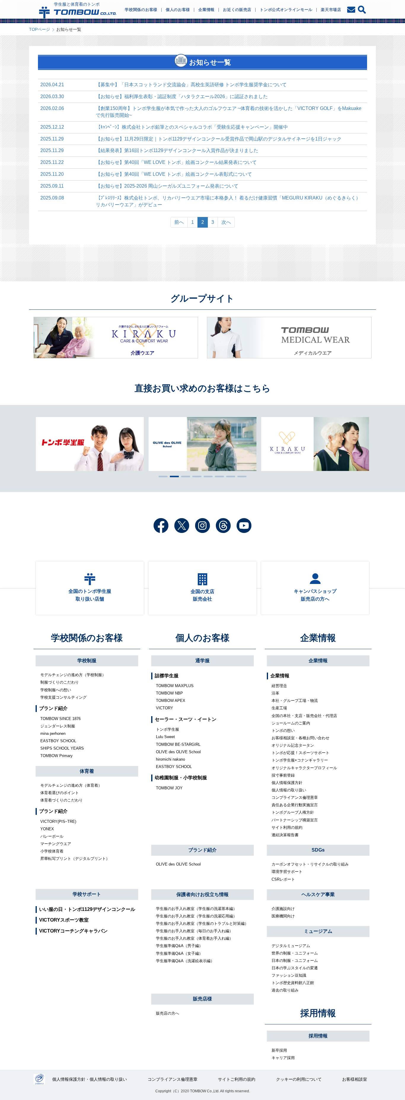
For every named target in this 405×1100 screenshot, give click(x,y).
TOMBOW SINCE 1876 (60, 718)
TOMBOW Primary (56, 755)
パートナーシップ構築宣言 (295, 820)
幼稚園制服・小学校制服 (181, 777)
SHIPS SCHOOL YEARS (62, 748)
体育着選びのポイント (59, 793)
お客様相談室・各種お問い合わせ (300, 738)
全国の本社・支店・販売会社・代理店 (304, 715)
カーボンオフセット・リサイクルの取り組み (310, 864)
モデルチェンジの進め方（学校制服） (73, 675)
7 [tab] (229, 476)
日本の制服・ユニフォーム (295, 960)
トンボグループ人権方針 (293, 812)
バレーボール (51, 836)
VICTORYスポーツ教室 (64, 919)
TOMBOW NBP (169, 693)
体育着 (87, 771)
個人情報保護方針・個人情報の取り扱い (89, 1079)
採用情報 (318, 1013)
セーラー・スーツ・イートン (185, 719)
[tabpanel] (202, 444)
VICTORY (164, 708)
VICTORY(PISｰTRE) (58, 821)
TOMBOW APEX (170, 700)
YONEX (47, 829)
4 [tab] (195, 476)
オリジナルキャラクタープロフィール (304, 768)
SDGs (318, 849)
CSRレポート (283, 879)
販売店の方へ (167, 1013)
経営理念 (279, 686)
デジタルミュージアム (291, 945)
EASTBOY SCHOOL (58, 741)
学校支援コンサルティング (63, 697)
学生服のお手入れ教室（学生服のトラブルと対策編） (202, 923)
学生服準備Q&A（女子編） (179, 953)
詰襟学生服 (166, 675)
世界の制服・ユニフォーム (295, 953)
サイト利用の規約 (287, 827)
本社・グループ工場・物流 (295, 700)
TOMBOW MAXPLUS (175, 686)
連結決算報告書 (285, 835)
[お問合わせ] (351, 10)
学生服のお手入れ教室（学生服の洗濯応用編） (196, 916)
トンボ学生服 (167, 729)
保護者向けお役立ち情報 (202, 894)
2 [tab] (173, 476)
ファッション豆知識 (289, 975)
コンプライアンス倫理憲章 (295, 797)
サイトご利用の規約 (236, 1079)
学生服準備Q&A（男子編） (179, 945)
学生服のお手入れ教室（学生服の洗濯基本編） (196, 908)
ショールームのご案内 (291, 723)
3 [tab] (184, 476)
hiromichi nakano (170, 759)
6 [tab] (218, 476)
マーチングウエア (55, 844)
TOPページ (39, 29)
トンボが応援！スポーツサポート (300, 753)
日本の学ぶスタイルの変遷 (295, 968)
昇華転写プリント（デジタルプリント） (75, 858)
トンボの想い (283, 730)
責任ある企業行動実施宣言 (295, 805)
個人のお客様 (202, 638)
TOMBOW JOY (169, 788)
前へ (179, 222)
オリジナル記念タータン (293, 745)
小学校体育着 (51, 851)
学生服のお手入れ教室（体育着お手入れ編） (194, 938)
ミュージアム (318, 931)
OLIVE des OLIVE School (178, 752)
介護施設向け (283, 908)
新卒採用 (279, 1050)
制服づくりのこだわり (59, 682)
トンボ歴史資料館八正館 (293, 983)
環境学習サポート (287, 871)
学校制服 (86, 660)
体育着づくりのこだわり (61, 800)
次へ (226, 222)
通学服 (202, 660)
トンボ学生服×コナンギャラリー (300, 760)
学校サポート (87, 894)
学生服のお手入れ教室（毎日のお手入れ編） (194, 931)
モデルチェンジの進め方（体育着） (71, 785)
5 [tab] (207, 476)
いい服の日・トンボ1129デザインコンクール (87, 909)
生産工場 (279, 708)
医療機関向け (283, 916)
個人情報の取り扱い (289, 790)
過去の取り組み (285, 990)
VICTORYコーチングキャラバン (73, 930)
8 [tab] (240, 476)
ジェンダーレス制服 (57, 726)
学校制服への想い (55, 690)
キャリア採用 (283, 1058)
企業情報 (318, 638)
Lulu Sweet (165, 737)
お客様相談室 (354, 1079)
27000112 (39, 1079)
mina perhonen (53, 733)
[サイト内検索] (362, 10)
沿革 (275, 693)
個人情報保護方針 (287, 782)
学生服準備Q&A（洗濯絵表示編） (185, 961)
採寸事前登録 (283, 775)
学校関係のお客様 (87, 638)
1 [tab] (162, 476)
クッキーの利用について (299, 1079)
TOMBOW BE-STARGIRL (178, 744)
